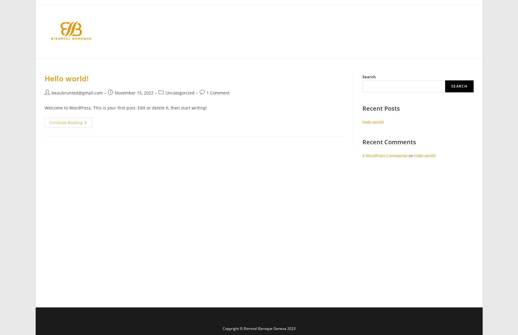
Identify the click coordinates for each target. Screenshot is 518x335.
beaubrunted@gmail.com (77, 93)
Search (369, 76)
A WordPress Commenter (385, 155)
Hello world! (67, 78)
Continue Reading (71, 121)
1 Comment (218, 93)
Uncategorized (180, 93)
